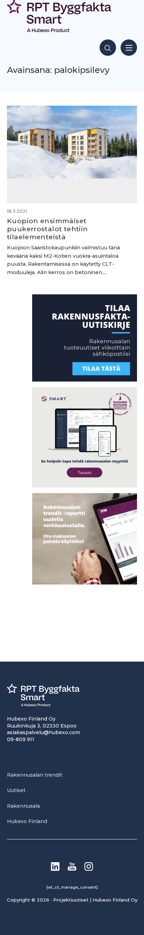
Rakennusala (23, 806)
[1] (84, 379)
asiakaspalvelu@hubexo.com (43, 732)
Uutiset (16, 790)
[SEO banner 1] (84, 485)
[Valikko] (129, 47)
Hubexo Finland (27, 821)
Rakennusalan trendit (34, 775)
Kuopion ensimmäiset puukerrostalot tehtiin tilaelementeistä (47, 229)
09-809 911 (20, 739)
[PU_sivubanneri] (84, 582)
